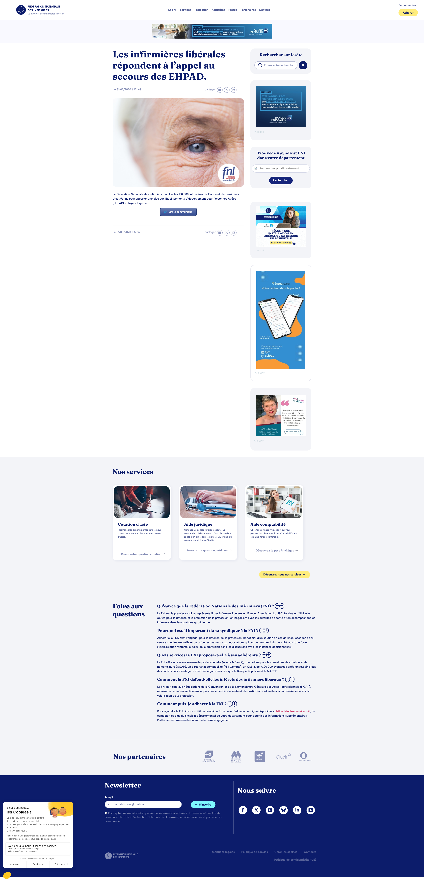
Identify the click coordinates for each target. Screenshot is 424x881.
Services (185, 10)
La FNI (172, 10)
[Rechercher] (303, 65)
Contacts (310, 852)
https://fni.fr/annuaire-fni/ (293, 711)
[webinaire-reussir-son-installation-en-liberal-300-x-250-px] (281, 246)
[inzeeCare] (280, 368)
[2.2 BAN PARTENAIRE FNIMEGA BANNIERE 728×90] (212, 38)
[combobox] (275, 65)
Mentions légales (223, 852)
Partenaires (248, 10)
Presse (232, 10)
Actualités (218, 10)
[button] (220, 90)
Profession (201, 10)
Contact (264, 10)
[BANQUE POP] (281, 126)
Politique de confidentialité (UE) (295, 859)
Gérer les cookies (285, 852)
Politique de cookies (254, 852)
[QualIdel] (281, 435)
